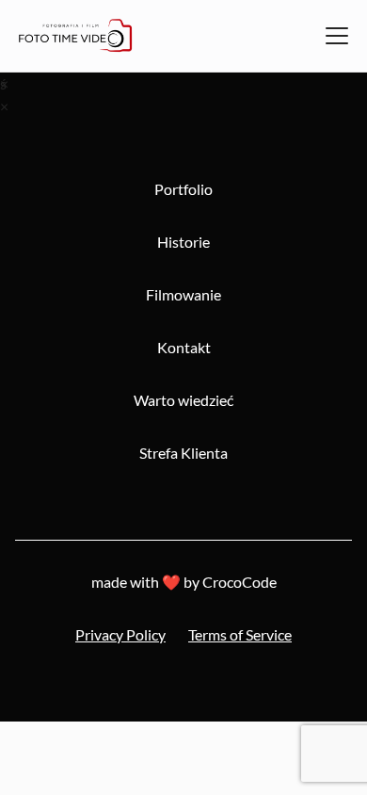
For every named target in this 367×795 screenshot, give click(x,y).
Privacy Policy (120, 634)
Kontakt (184, 347)
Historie (183, 242)
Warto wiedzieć (183, 400)
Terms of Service (240, 634)
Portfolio (183, 189)
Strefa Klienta (183, 453)
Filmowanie (183, 294)
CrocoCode (239, 582)
